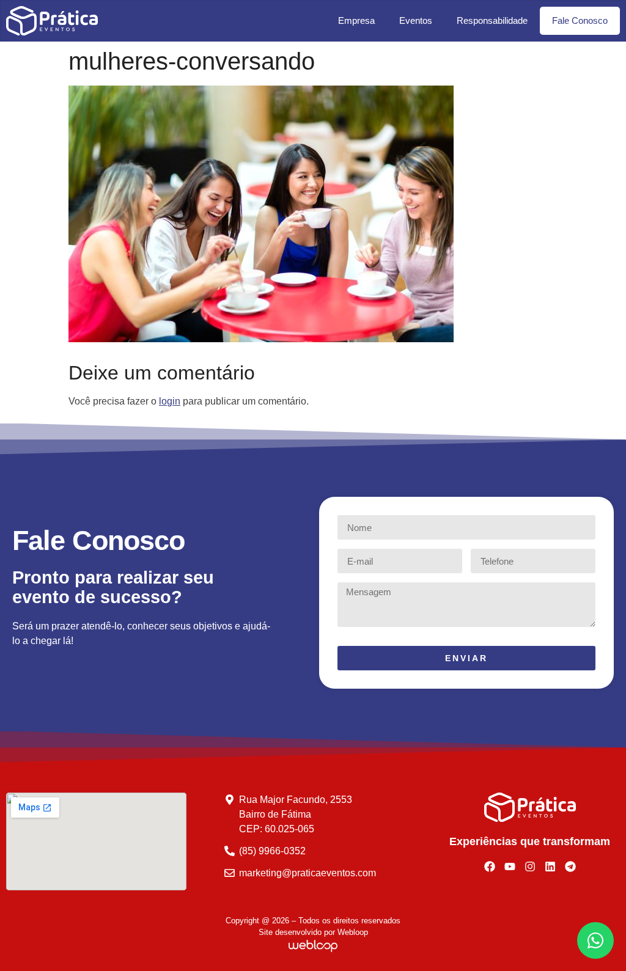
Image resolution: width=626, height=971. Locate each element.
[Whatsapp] (595, 940)
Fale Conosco (580, 20)
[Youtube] (509, 866)
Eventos (415, 20)
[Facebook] (489, 866)
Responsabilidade (492, 20)
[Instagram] (530, 866)
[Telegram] (570, 866)
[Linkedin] (550, 866)
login (169, 401)
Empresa (356, 20)
